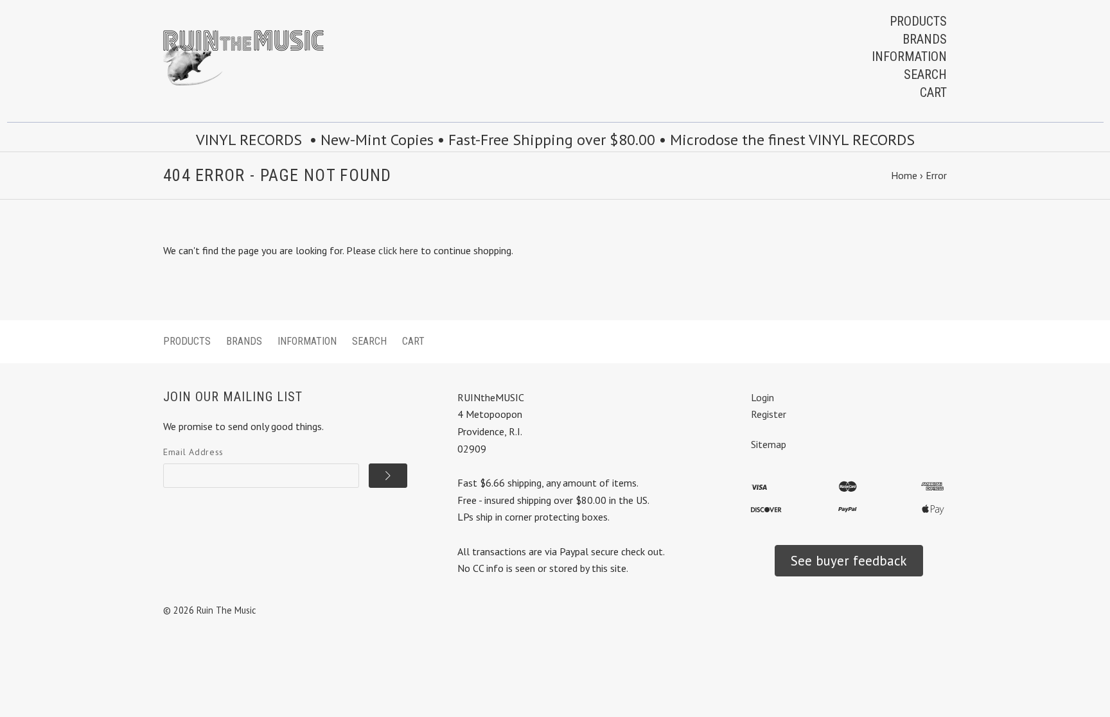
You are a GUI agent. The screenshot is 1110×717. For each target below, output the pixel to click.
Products (918, 21)
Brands (925, 39)
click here (398, 250)
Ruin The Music (226, 610)
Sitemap (768, 444)
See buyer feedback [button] (849, 560)
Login (762, 397)
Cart (933, 92)
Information (909, 56)
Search (925, 74)
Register (768, 414)
